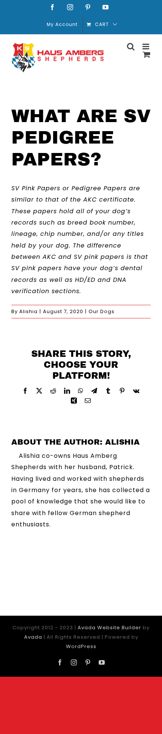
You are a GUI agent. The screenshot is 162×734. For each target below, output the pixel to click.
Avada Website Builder (109, 627)
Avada (33, 637)
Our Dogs (102, 311)
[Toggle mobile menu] (146, 46)
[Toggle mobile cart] (147, 54)
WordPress (81, 646)
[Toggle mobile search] (131, 46)
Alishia (28, 311)
